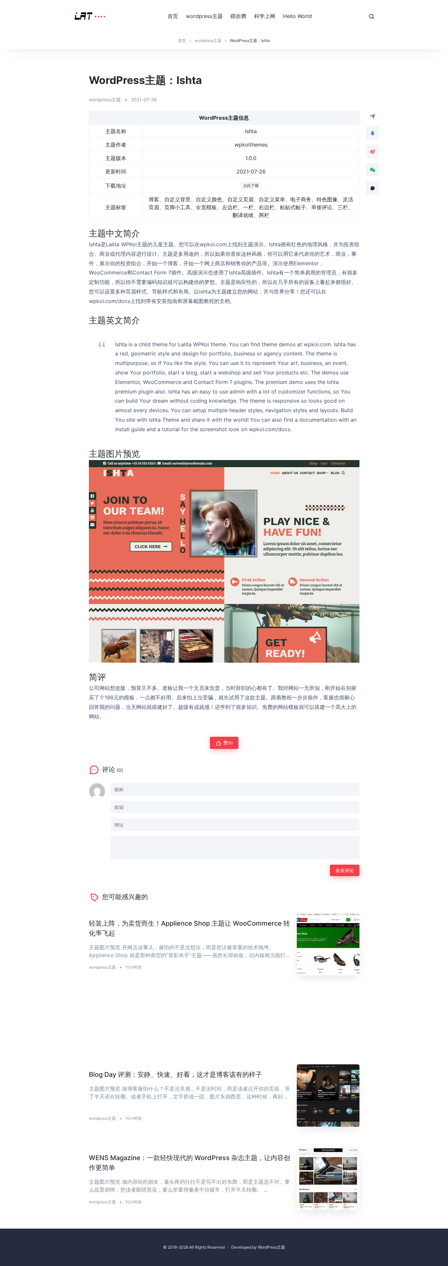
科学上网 (264, 16)
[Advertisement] (224, 1020)
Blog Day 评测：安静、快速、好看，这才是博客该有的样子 (175, 1074)
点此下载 (251, 185)
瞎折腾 (238, 16)
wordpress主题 (204, 16)
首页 (173, 16)
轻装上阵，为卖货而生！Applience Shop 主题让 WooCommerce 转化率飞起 (189, 928)
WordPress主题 (271, 1247)
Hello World (297, 16)
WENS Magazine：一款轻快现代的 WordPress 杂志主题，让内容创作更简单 (189, 1163)
